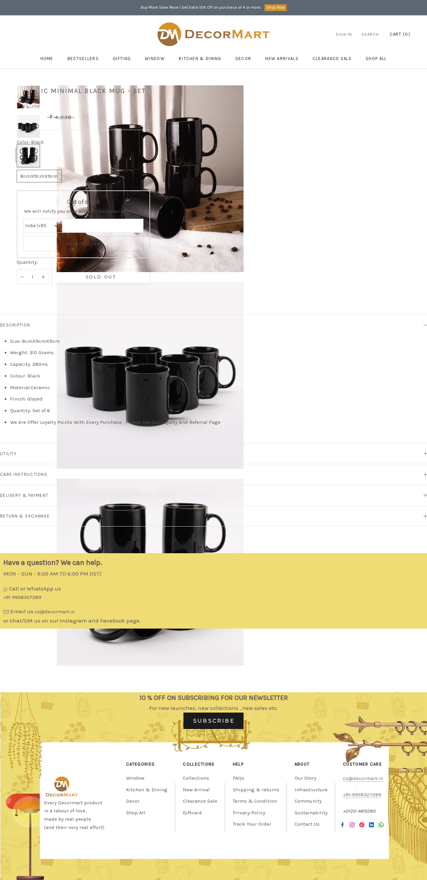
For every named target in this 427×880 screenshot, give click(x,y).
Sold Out (101, 276)
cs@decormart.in (55, 612)
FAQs (238, 778)
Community (308, 801)
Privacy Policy (249, 813)
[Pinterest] (361, 825)
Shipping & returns (256, 790)
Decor (244, 58)
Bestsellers (83, 58)
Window (155, 58)
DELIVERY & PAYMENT (24, 495)
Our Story (305, 778)
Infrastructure (311, 790)
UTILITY (8, 453)
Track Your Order (252, 824)
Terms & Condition (255, 801)
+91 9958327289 (22, 597)
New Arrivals (282, 58)
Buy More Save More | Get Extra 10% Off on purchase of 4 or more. (201, 7)
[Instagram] (352, 825)
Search (370, 34)
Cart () (400, 34)
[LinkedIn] (371, 825)
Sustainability (311, 813)
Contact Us (307, 824)
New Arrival (196, 790)
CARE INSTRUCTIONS (23, 474)
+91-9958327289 (362, 795)
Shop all (376, 58)
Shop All (135, 813)
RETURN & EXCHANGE (25, 516)
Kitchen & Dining (200, 58)
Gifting (122, 58)
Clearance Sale (332, 58)
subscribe (214, 721)
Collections (196, 778)
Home (46, 58)
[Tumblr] (381, 825)
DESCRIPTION (15, 324)
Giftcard (192, 813)
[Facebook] (342, 825)
